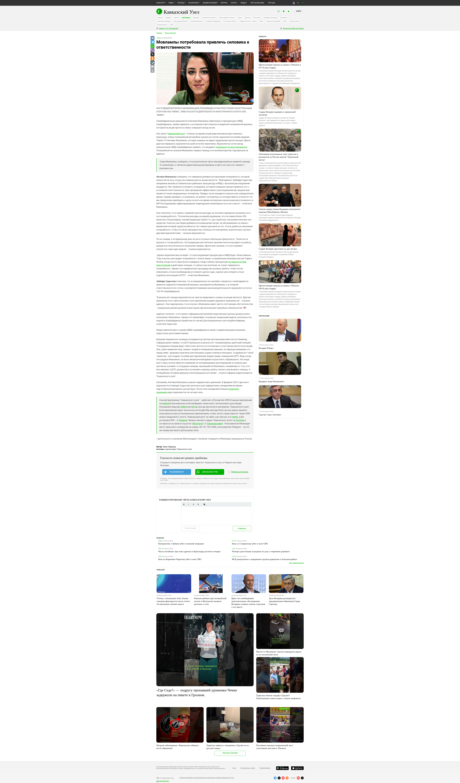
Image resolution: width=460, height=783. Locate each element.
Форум (224, 3)
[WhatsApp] (152, 46)
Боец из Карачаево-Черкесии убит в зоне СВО (179, 559)
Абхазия (160, 17)
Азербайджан (185, 17)
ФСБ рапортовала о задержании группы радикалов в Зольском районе (264, 559)
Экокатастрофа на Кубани (293, 28)
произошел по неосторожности (231, 147)
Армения (196, 17)
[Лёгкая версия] (294, 3)
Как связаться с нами (247, 768)
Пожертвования (264, 768)
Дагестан (248, 17)
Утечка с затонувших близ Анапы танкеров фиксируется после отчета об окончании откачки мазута (173, 601)
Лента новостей (170, 33)
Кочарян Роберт (266, 348)
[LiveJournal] (152, 63)
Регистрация (190, 528)
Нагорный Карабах (196, 21)
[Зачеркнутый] (198, 504)
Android (166, 403)
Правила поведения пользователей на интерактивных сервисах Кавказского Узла (206, 778)
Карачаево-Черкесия (164, 21)
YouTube (240, 420)
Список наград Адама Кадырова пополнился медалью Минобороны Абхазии (279, 210)
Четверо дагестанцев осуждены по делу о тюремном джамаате (261, 551)
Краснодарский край (180, 21)
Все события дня (296, 563)
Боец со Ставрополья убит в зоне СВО (250, 543)
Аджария (168, 17)
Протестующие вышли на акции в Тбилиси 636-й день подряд (279, 287)
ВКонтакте (198, 423)
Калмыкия (283, 17)
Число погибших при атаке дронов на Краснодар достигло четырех (189, 551)
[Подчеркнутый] (193, 504)
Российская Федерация (213, 21)
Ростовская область (230, 21)
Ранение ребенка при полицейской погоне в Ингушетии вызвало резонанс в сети (210, 601)
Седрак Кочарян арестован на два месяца (278, 248)
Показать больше (230, 753)
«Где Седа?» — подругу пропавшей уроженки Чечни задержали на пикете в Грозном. (196, 692)
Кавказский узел (176, 133)
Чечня (285, 21)
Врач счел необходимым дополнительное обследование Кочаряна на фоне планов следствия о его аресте (248, 602)
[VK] (152, 38)
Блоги (234, 3)
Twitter (234, 417)
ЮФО (171, 25)
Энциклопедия (210, 3)
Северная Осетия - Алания (248, 21)
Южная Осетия (294, 21)
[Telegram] (152, 42)
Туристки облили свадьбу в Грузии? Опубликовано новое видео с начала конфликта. (278, 697)
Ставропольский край (273, 21)
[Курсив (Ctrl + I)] (188, 504)
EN (303, 3)
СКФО (261, 21)
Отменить (242, 529)
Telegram (183, 420)
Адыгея (176, 17)
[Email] (152, 67)
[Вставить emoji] (204, 504)
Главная (159, 33)
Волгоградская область (227, 17)
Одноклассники (215, 423)
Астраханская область (209, 17)
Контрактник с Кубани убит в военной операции (181, 543)
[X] (152, 54)
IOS (193, 407)
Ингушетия (257, 17)
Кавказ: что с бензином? (168, 28)
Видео (244, 3)
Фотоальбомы (257, 3)
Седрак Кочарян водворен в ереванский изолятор (277, 113)
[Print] (152, 71)
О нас (234, 768)
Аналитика (193, 3)
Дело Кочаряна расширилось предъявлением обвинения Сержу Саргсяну (284, 601)
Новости (160, 3)
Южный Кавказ (162, 25)
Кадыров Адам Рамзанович (271, 381)
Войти (298, 11)
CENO (183, 407)
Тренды (180, 3)
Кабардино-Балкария (270, 17)
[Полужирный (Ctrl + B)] (183, 504)
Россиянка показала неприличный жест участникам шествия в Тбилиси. (274, 747)
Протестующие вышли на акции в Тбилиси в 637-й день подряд (280, 66)
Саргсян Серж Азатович (270, 414)
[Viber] (152, 50)
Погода (271, 3)
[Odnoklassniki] (152, 58)
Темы (170, 3)
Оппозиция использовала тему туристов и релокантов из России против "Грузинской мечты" (278, 157)
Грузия (240, 17)
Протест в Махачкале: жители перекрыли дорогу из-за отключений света (279, 653)
